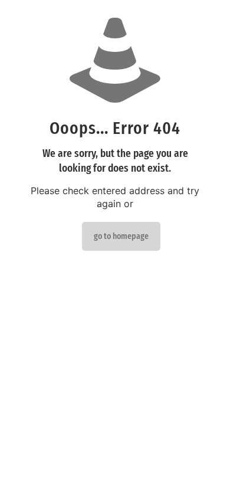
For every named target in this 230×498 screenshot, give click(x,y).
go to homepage (121, 236)
